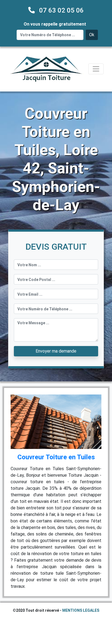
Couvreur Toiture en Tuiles (56, 457)
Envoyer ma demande (56, 351)
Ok (91, 34)
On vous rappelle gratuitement (55, 24)
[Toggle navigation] (96, 68)
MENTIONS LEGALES (80, 610)
